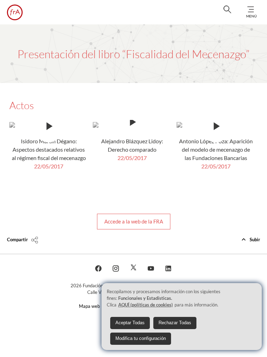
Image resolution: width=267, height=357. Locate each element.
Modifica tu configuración (140, 338)
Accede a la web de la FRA (133, 221)
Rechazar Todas (175, 322)
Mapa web (89, 306)
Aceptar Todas (130, 322)
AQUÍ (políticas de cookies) (145, 304)
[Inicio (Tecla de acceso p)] (15, 12)
